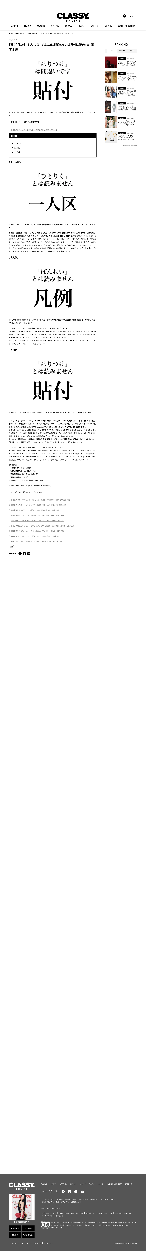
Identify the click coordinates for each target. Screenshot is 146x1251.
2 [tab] (82, 1051)
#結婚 (120, 1078)
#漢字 (11, 546)
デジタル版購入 (80, 1118)
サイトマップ (48, 1243)
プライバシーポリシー (34, 1243)
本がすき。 (58, 1216)
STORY (61, 1213)
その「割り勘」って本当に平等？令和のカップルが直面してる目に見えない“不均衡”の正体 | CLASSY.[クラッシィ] (30, 924)
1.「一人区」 (18, 143)
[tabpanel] (73, 1028)
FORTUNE (108, 26)
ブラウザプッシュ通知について (71, 1202)
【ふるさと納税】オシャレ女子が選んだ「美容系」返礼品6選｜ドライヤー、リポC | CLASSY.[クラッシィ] (74, 922)
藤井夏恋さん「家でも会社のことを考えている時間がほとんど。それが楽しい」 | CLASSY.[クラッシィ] (30, 983)
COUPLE (68, 26)
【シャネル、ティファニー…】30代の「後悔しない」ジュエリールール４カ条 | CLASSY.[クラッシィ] (127, 123)
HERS (67, 1213)
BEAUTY (27, 26)
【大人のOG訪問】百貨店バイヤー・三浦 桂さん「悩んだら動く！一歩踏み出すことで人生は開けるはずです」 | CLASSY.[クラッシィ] (30, 686)
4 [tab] (87, 1051)
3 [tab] (84, 1051)
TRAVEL (81, 26)
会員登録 (60, 1199)
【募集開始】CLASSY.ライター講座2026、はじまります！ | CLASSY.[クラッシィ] (73, 803)
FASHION (14, 26)
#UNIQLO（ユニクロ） (113, 1081)
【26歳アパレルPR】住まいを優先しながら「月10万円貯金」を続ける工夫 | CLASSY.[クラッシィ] (30, 624)
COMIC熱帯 (118, 1213)
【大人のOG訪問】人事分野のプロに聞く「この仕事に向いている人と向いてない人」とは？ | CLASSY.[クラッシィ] (75, 625)
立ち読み (79, 1103)
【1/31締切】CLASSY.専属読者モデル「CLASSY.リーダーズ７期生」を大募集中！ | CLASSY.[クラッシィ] (30, 803)
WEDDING (41, 26)
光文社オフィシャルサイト (109, 1199)
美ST (77, 1213)
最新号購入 (80, 1095)
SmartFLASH (108, 1213)
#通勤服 (119, 1075)
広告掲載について (70, 1199)
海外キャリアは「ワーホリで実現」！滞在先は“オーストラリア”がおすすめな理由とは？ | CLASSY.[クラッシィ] (75, 983)
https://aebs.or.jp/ (57, 1228)
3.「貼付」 (17, 152)
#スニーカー (129, 1078)
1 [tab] (79, 1051)
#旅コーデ (113, 1078)
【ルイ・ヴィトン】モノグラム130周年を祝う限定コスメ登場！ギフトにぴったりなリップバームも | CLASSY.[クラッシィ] (127, 63)
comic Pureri (128, 1213)
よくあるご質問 (83, 1199)
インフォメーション (48, 1199)
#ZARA (125, 1081)
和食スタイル (90, 1213)
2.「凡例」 (17, 147)
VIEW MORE (121, 1159)
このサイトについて (16, 1243)
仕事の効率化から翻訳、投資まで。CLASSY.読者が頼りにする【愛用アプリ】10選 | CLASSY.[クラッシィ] (75, 746)
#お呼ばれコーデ (130, 1075)
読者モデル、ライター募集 (50, 1202)
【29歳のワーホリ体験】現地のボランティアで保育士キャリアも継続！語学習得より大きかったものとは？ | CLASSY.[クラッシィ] (30, 863)
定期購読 (79, 1110)
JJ (43, 1213)
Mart (72, 1213)
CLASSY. (48, 1213)
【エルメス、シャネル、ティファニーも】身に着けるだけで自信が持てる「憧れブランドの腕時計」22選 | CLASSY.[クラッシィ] (127, 108)
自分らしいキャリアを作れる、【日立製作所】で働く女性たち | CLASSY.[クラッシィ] (75, 861)
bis (82, 1213)
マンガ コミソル (47, 1216)
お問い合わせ (94, 1199)
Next (135, 1047)
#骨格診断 (133, 1081)
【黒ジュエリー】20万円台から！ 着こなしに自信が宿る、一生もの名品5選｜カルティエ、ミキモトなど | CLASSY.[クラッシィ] (127, 138)
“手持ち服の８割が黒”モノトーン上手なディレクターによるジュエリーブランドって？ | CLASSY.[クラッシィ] (29, 746)
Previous (129, 1047)
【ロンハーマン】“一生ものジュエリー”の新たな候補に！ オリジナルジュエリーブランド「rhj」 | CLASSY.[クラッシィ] (127, 78)
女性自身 (99, 1213)
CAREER (94, 26)
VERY (54, 1213)
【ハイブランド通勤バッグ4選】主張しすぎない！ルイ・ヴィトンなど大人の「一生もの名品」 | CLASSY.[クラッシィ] (127, 93)
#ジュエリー (110, 1075)
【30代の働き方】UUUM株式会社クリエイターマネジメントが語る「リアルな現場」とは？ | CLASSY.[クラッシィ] (75, 686)
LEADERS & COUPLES (126, 26)
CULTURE (55, 26)
